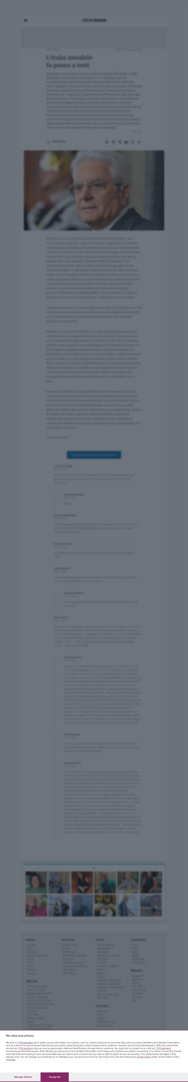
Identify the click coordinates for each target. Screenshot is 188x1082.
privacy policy (144, 1056)
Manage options (23, 1077)
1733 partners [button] (25, 1042)
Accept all (54, 1077)
